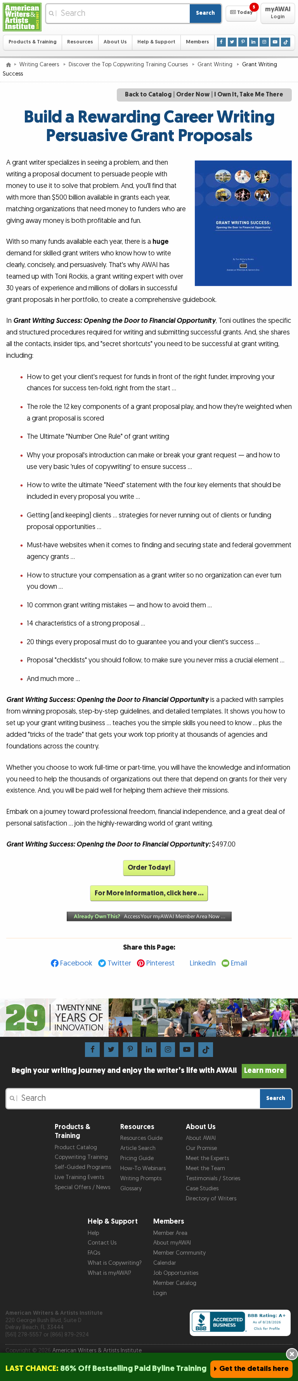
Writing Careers (40, 64)
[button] (241, 13)
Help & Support (156, 42)
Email (239, 963)
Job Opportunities (175, 1273)
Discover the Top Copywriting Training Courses (129, 64)
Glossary (131, 1188)
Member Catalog (174, 1283)
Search (205, 13)
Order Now (193, 95)
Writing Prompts (140, 1178)
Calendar (164, 1263)
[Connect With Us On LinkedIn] (253, 42)
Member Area (170, 1233)
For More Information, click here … (149, 893)
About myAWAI (172, 1243)
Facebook (76, 963)
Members (197, 42)
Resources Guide (141, 1138)
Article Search (138, 1148)
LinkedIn (203, 963)
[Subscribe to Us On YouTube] (274, 42)
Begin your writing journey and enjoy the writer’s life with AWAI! (148, 1070)
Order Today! (149, 867)
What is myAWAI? (109, 1273)
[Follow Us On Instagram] (264, 42)
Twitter (119, 963)
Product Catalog (76, 1147)
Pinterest (160, 963)
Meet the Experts (207, 1158)
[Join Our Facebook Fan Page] (221, 42)
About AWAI (201, 1138)
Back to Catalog (148, 95)
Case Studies (202, 1188)
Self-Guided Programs (83, 1167)
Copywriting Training (81, 1157)
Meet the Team (205, 1168)
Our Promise (201, 1148)
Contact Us (102, 1243)
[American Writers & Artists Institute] (22, 17)
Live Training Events (79, 1177)
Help (93, 1233)
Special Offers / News (82, 1187)
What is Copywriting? (115, 1263)
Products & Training (33, 42)
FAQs (94, 1253)
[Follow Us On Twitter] (232, 42)
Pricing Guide (137, 1158)
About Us (115, 42)
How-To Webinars (143, 1168)
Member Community (179, 1253)
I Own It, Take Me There (248, 95)
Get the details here (254, 1369)
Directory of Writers (211, 1198)
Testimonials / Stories (213, 1178)
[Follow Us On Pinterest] (242, 42)
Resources (80, 42)
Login (160, 1293)
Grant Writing (216, 64)
